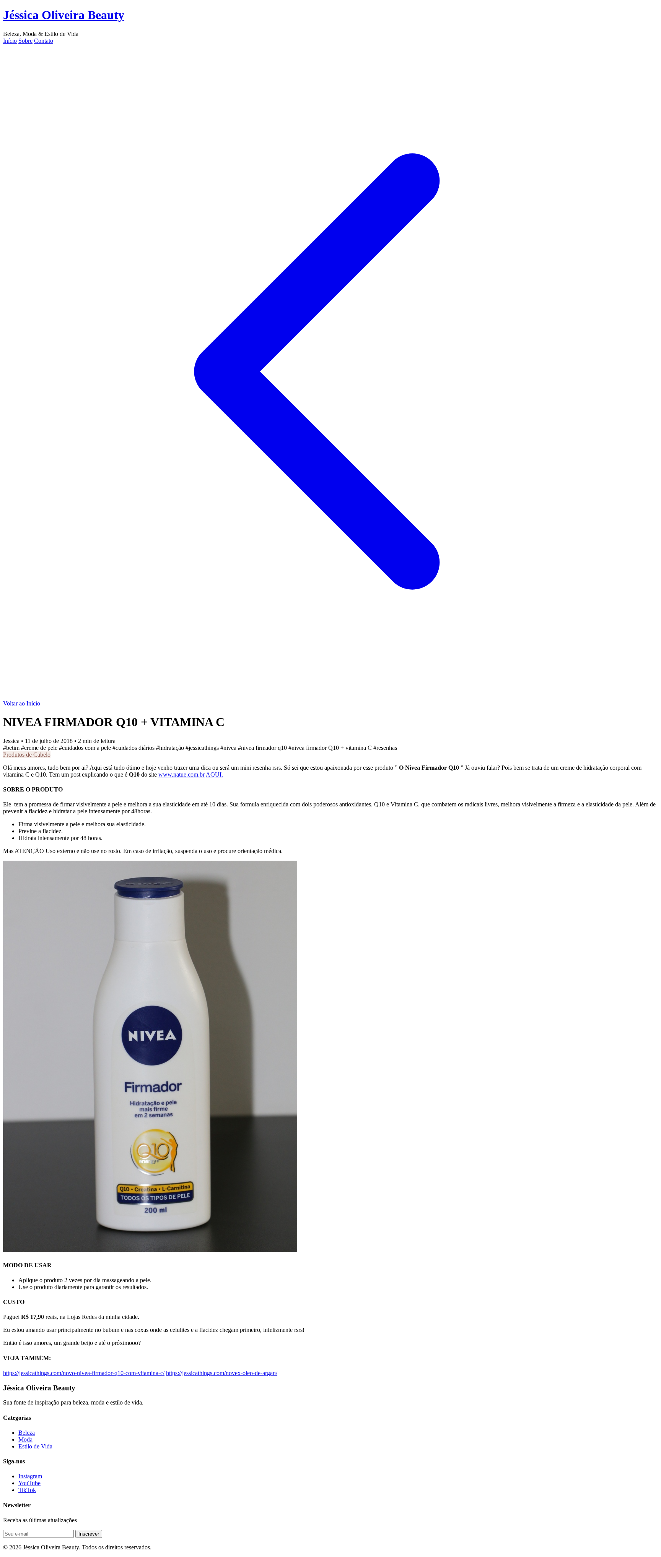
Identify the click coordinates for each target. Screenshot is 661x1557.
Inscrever (88, 1534)
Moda (25, 1439)
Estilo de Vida (35, 1446)
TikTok (27, 1490)
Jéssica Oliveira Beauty (63, 15)
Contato (43, 40)
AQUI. (214, 774)
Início (10, 40)
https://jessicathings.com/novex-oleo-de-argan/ (221, 1373)
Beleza (26, 1432)
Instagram (30, 1476)
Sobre (25, 40)
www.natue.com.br (181, 774)
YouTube (29, 1483)
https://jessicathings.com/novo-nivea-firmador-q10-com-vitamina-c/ (83, 1373)
